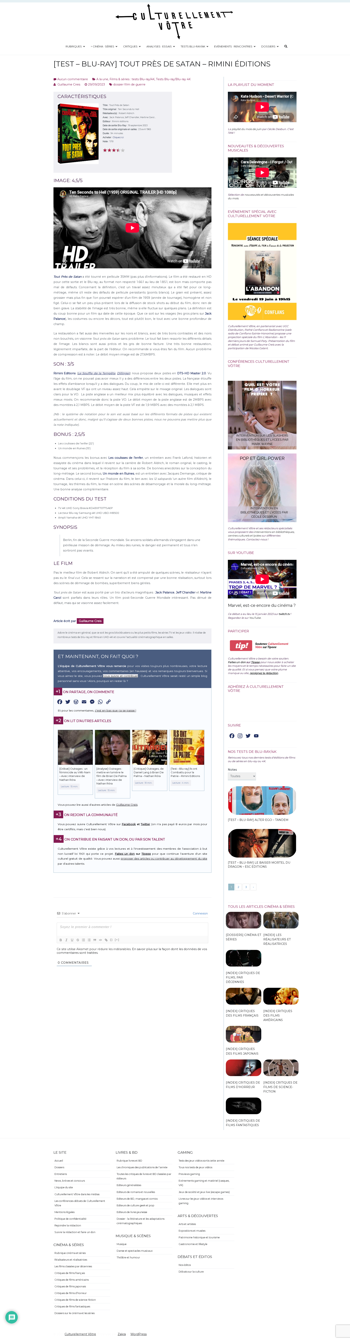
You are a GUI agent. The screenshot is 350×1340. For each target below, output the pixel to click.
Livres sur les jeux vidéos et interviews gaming (201, 1201)
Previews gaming (189, 1174)
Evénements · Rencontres (233, 46)
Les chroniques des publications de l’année (142, 1167)
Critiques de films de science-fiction (75, 1299)
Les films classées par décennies (73, 1266)
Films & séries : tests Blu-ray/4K (132, 79)
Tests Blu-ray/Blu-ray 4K (173, 79)
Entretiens (60, 1174)
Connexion (200, 913)
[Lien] (106, 940)
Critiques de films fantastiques (72, 1306)
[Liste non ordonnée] (89, 940)
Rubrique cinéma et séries (70, 1253)
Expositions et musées (192, 1230)
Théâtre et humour (128, 1257)
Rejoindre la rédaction (67, 1225)
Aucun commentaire (72, 79)
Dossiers (268, 46)
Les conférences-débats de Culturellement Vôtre (79, 1203)
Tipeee (146, 853)
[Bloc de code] (100, 940)
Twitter (145, 824)
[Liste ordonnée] (83, 940)
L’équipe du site (63, 1187)
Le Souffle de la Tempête (96, 373)
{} (111, 939)
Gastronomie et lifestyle (193, 1244)
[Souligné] (72, 940)
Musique (122, 1244)
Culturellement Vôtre (80, 1334)
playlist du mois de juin (246, 129)
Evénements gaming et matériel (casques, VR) (204, 1183)
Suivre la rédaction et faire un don (74, 1232)
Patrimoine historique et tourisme (199, 1237)
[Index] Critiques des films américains (277, 1015)
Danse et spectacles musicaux (135, 1250)
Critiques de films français (69, 1273)
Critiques (130, 46)
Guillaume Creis (69, 84)
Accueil (58, 1160)
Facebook (129, 824)
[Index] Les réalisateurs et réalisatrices (277, 939)
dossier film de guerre (129, 84)
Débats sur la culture (191, 1271)
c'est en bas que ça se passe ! (115, 710)
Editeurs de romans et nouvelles (136, 1192)
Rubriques (74, 46)
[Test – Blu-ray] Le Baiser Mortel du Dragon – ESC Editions (259, 864)
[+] (117, 939)
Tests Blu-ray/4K (193, 46)
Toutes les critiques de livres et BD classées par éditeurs (144, 1176)
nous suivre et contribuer (120, 675)
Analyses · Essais (159, 46)
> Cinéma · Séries (102, 46)
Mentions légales (64, 1212)
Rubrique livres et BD (129, 1160)
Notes (232, 769)
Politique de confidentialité (70, 1218)
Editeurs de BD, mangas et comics (137, 1198)
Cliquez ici (118, 137)
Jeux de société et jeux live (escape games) (204, 1192)
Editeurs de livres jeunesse (132, 1212)
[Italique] (66, 940)
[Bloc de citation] (95, 940)
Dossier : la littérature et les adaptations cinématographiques (140, 1221)
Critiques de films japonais (70, 1286)
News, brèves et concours (69, 1180)
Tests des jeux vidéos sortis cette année (201, 1160)
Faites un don (125, 853)
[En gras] (61, 940)
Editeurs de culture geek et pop (135, 1205)
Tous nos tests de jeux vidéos (195, 1167)
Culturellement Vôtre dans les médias (76, 1194)
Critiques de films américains (71, 1279)
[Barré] (78, 940)
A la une (102, 79)
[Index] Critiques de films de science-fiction (280, 1087)
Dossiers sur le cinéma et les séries (74, 1313)
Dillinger (123, 373)
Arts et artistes (187, 1224)
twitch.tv (284, 614)
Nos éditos (185, 1264)
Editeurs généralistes (129, 1185)
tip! (241, 645)
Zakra (122, 1334)
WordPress (138, 1334)
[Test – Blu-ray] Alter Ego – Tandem (258, 820)
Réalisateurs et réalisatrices (70, 1259)
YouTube (255, 617)
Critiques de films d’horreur (70, 1293)
